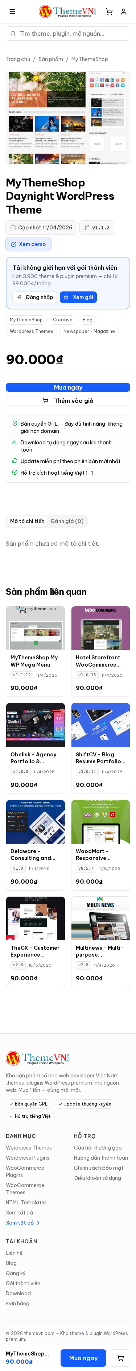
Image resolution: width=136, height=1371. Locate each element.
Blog (87, 319)
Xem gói (83, 297)
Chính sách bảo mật (98, 1168)
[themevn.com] (68, 11)
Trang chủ (18, 59)
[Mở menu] (12, 11)
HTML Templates (26, 1202)
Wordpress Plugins (27, 1158)
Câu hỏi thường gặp (98, 1147)
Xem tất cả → (23, 1223)
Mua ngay (68, 387)
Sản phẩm (50, 59)
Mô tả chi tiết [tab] (27, 521)
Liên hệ (14, 1253)
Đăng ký (16, 1273)
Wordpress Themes (31, 331)
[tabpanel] (68, 543)
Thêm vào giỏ (74, 400)
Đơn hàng (17, 1303)
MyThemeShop (89, 59)
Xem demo (32, 244)
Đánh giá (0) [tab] (67, 521)
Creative (63, 319)
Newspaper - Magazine (89, 331)
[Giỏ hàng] (109, 11)
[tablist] (47, 521)
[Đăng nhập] (123, 11)
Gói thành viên (23, 1283)
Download (18, 1293)
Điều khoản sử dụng (97, 1178)
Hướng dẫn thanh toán (101, 1158)
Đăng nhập (39, 297)
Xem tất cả (19, 1212)
